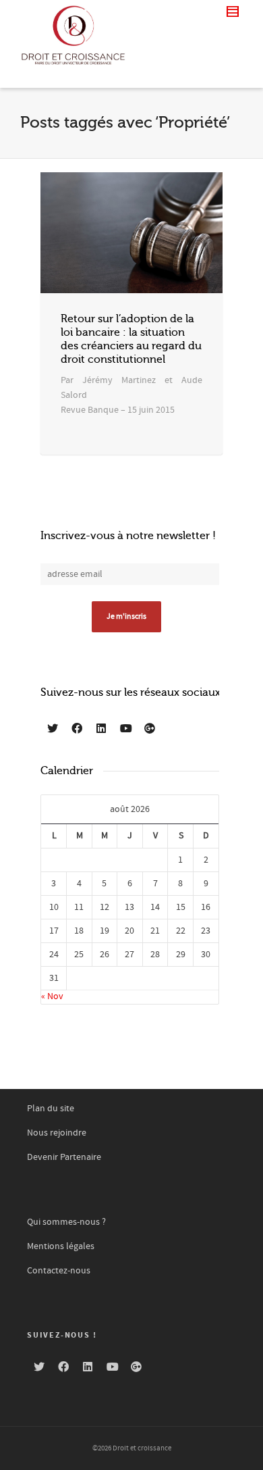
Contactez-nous (58, 1271)
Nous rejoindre (56, 1133)
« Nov (52, 996)
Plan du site (50, 1108)
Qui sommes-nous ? (66, 1222)
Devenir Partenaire (64, 1157)
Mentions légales (60, 1246)
